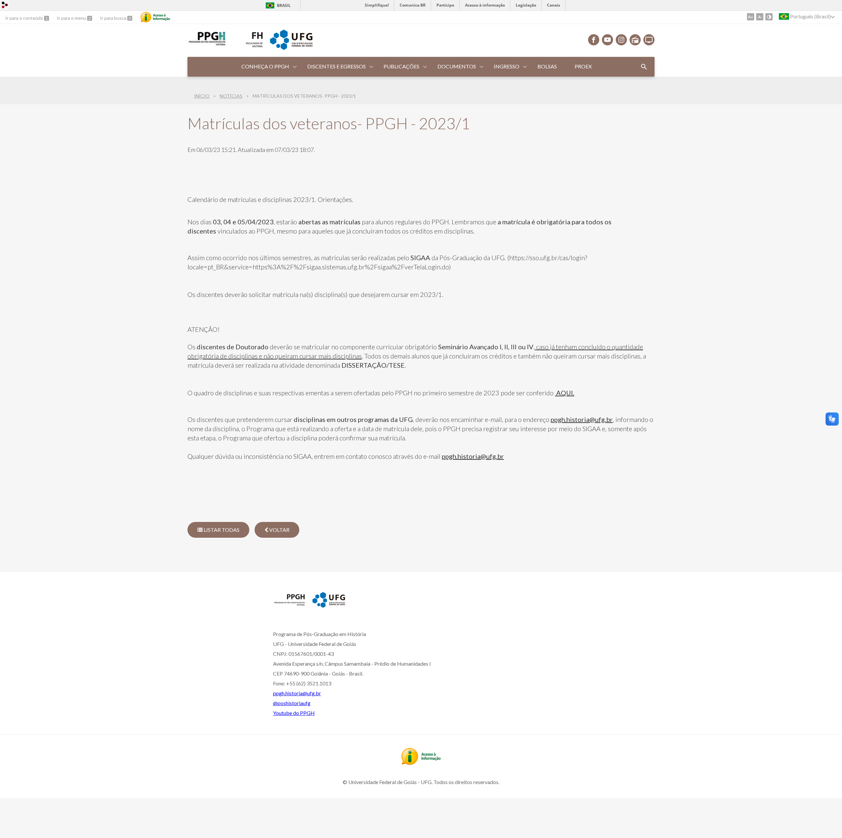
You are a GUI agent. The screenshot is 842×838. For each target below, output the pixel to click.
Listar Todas (221, 530)
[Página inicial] (289, 605)
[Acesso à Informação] (155, 17)
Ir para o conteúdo (24, 18)
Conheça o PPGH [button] (265, 66)
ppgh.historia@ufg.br (582, 419)
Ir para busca (113, 18)
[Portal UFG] (291, 47)
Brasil (284, 5)
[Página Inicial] (206, 45)
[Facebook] (593, 39)
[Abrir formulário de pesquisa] (644, 67)
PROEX (583, 66)
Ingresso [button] (506, 66)
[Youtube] (607, 39)
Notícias (231, 96)
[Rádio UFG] (635, 39)
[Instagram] (621, 39)
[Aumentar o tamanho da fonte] (750, 16)
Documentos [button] (456, 66)
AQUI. (564, 393)
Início (202, 96)
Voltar (278, 530)
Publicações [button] (401, 66)
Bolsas (547, 66)
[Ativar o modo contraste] (769, 16)
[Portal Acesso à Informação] (421, 762)
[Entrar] (5, 6)
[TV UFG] (649, 39)
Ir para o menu (72, 18)
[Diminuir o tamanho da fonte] (759, 16)
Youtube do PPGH (294, 713)
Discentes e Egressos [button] (336, 66)
